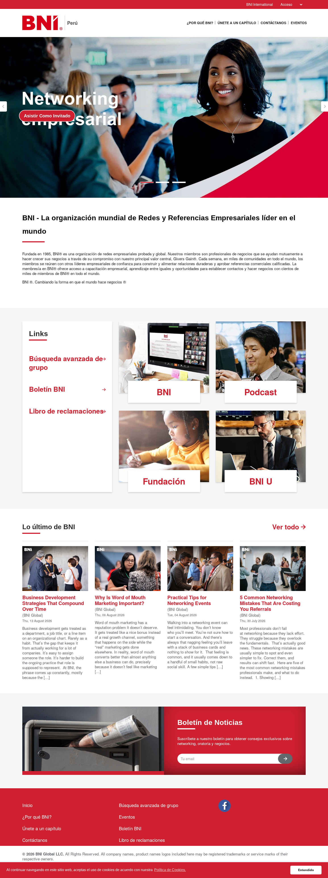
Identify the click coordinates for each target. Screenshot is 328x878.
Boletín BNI (47, 389)
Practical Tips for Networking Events (189, 600)
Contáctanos (273, 22)
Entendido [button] (306, 870)
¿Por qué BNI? (200, 22)
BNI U (260, 481)
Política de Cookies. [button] (170, 870)
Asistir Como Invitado (226, 115)
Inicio (27, 805)
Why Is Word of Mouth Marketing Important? (120, 600)
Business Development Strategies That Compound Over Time (53, 603)
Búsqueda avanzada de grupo (66, 363)
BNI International (259, 4)
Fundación (164, 481)
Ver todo (286, 526)
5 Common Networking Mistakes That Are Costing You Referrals (270, 603)
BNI (164, 392)
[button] (3, 106)
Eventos (299, 22)
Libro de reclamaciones (66, 411)
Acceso (286, 4)
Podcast (260, 392)
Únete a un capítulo (237, 22)
